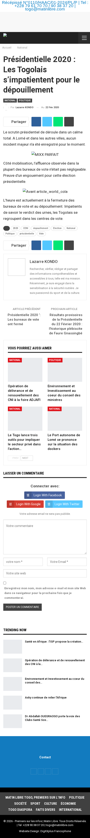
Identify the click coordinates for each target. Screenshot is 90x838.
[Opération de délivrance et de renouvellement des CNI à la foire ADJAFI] (25, 370)
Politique (25, 100)
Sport (35, 804)
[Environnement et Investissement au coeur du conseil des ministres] (65, 370)
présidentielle (27, 233)
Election (57, 228)
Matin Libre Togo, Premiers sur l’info (35, 797)
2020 (15, 228)
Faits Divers (45, 810)
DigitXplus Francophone (55, 831)
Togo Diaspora (20, 810)
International (70, 810)
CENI (25, 228)
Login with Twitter (67, 504)
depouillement (40, 228)
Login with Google (28, 504)
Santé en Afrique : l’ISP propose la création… (54, 641)
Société (20, 804)
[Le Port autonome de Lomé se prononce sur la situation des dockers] (65, 419)
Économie (68, 804)
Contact (45, 757)
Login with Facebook (48, 495)
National (10, 100)
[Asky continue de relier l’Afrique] (12, 703)
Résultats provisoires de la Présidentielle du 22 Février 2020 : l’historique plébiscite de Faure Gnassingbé (65, 324)
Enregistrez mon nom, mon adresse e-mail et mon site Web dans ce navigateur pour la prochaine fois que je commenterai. (45, 593)
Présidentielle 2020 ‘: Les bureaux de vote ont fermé (24, 319)
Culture (50, 804)
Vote (41, 233)
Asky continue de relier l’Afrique (46, 697)
